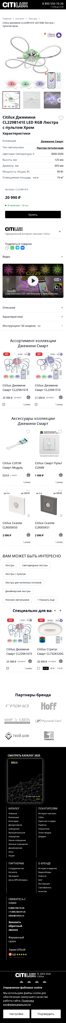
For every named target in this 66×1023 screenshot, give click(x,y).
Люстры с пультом (15, 573)
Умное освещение (17, 840)
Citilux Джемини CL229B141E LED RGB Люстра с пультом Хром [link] (29, 24)
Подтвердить (46, 1014)
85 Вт (52, 668)
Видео (6, 256)
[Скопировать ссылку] (7, 248)
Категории (13, 821)
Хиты (10, 851)
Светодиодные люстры (35, 565)
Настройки (16, 1014)
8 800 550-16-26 (52, 3)
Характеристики (13, 316)
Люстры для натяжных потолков (23, 582)
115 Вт (60, 668)
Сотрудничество (16, 868)
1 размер (26, 404)
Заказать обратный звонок (15, 926)
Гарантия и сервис (47, 821)
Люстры (9, 565)
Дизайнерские (15, 848)
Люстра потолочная (50, 148)
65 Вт (46, 668)
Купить (33, 214)
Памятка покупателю (44, 827)
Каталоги (12, 872)
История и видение (47, 868)
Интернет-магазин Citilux (47, 815)
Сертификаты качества (44, 889)
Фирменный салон (16, 939)
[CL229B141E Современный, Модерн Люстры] (52, 100)
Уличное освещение (18, 844)
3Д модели (13, 876)
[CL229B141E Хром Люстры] (31, 100)
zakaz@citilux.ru (16, 915)
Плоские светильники (17, 599)
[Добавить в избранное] (60, 117)
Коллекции (13, 817)
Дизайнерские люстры (18, 591)
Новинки (12, 813)
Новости (42, 876)
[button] (33, 60)
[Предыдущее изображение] (7, 60)
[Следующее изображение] (59, 60)
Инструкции (44, 883)
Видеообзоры (44, 872)
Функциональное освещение (16, 834)
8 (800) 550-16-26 (16, 908)
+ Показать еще (46, 599)
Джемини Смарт (52, 141)
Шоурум (42, 836)
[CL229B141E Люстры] (11, 100)
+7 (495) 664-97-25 (16, 911)
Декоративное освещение (15, 827)
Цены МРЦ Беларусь (18, 880)
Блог (40, 880)
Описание (9, 307)
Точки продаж (44, 832)
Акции (11, 855)
